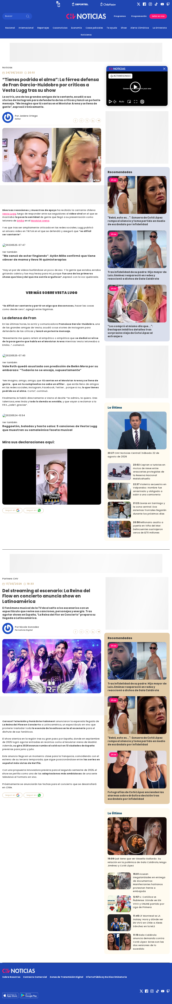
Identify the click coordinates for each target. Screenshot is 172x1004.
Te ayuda (112, 27)
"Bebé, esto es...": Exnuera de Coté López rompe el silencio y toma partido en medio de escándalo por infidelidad (136, 221)
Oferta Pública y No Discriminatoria (106, 977)
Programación (139, 16)
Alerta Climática (139, 27)
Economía (76, 27)
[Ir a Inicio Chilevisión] (108, 4)
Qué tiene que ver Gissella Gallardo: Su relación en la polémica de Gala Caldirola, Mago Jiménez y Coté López (137, 862)
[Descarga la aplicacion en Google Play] (10, 995)
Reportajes (43, 27)
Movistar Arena (40, 220)
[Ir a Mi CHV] (58, 4)
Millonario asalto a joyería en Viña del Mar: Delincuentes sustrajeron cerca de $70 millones (148, 527)
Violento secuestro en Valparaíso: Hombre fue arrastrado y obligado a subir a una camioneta (149, 489)
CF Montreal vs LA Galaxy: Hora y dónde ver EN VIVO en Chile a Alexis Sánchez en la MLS (148, 921)
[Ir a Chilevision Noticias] (86, 971)
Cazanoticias (60, 27)
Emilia (20, 220)
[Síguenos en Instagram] (150, 4)
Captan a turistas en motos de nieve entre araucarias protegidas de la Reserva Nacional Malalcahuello (149, 471)
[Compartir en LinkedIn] (93, 120)
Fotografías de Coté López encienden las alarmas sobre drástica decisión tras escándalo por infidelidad (136, 796)
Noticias (7, 67)
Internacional (26, 27)
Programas (120, 16)
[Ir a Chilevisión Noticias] (86, 16)
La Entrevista (160, 27)
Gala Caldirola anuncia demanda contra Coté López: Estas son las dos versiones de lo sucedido (148, 941)
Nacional (10, 27)
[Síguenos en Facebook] (144, 4)
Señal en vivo (158, 16)
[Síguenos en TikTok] (156, 4)
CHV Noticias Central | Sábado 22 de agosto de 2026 (133, 454)
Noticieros (86, 34)
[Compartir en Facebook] (75, 120)
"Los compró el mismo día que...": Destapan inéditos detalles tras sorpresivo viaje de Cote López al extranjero (130, 331)
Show (124, 27)
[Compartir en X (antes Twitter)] (87, 120)
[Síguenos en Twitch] (168, 4)
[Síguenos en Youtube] (162, 4)
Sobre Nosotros (11, 977)
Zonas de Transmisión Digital (66, 977)
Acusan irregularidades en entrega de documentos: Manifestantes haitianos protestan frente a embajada (149, 882)
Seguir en (10, 510)
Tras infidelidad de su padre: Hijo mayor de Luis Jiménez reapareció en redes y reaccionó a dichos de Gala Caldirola (137, 275)
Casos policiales (94, 27)
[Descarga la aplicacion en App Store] (29, 995)
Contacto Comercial (35, 977)
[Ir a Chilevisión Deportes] (80, 4)
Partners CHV (10, 578)
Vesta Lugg (9, 213)
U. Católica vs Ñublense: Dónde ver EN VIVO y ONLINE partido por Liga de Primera (148, 902)
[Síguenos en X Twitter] (138, 4)
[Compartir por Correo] (98, 120)
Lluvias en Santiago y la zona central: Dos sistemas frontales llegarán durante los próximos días (149, 508)
